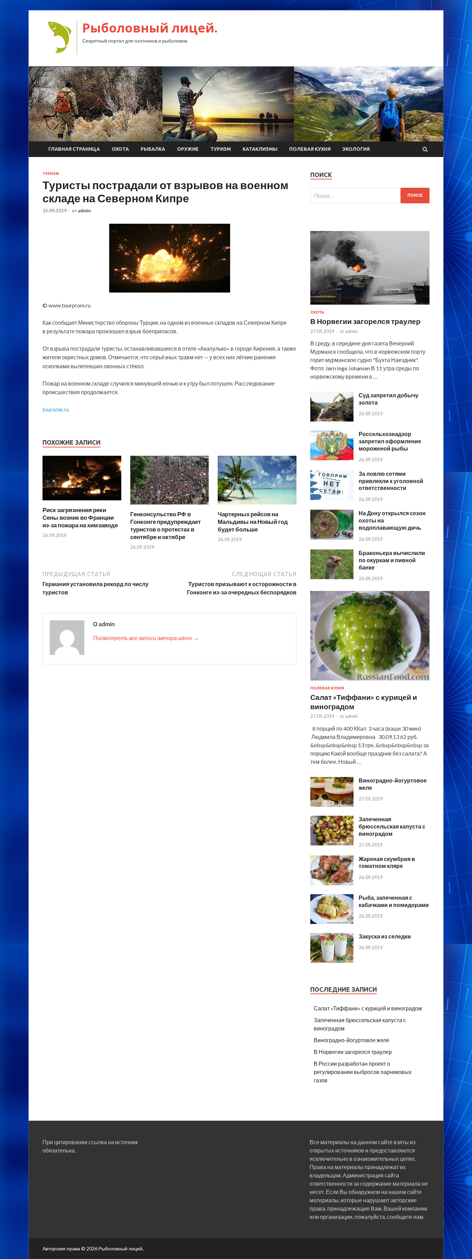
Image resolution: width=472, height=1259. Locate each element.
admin (84, 210)
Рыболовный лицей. (150, 27)
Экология (356, 149)
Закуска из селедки (385, 936)
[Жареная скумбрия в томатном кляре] (331, 883)
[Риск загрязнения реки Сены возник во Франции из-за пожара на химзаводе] (82, 502)
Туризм (220, 149)
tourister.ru (56, 409)
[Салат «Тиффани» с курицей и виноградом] (369, 681)
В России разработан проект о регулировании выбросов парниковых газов (363, 1071)
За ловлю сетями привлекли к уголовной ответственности (391, 480)
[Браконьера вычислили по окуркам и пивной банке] (331, 577)
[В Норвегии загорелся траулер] (369, 306)
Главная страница (74, 149)
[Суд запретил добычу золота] (331, 419)
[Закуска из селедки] (331, 960)
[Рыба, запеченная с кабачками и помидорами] (331, 921)
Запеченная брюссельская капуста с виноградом (392, 826)
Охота (120, 149)
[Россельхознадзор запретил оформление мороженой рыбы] (331, 458)
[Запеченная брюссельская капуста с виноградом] (331, 843)
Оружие (188, 149)
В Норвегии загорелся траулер (365, 321)
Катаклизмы (260, 149)
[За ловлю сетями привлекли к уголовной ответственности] (331, 497)
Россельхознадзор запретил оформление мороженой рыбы (390, 441)
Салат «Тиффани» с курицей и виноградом (368, 1008)
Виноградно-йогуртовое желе (351, 1040)
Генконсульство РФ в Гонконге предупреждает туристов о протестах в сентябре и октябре (165, 525)
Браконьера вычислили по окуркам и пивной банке (392, 560)
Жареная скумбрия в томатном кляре (387, 862)
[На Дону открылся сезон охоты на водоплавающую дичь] (331, 537)
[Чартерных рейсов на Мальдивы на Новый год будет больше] (257, 506)
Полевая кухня (310, 149)
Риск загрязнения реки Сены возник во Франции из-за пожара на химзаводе (80, 517)
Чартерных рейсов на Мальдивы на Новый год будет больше (253, 521)
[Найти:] (369, 195)
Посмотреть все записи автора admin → (146, 638)
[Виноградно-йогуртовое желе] (331, 804)
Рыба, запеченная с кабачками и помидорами (394, 901)
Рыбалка (153, 149)
